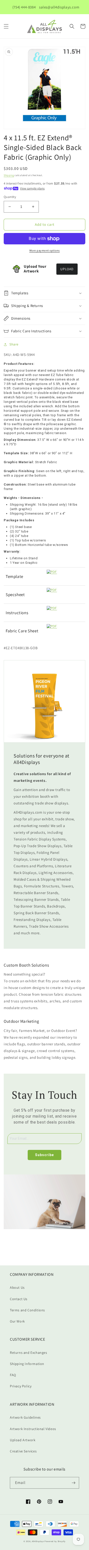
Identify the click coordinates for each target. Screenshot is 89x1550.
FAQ (13, 1375)
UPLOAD (67, 269)
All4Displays (38, 1541)
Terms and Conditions (27, 1310)
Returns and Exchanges (28, 1352)
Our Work (17, 1321)
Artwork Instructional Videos (33, 1429)
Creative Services (23, 1451)
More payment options (44, 250)
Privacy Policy (20, 1386)
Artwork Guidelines (25, 1417)
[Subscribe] (73, 1483)
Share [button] (14, 344)
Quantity (10, 197)
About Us (17, 1287)
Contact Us (18, 1299)
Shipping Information (27, 1363)
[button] (6, 26)
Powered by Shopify (55, 1541)
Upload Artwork (22, 1440)
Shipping (9, 175)
